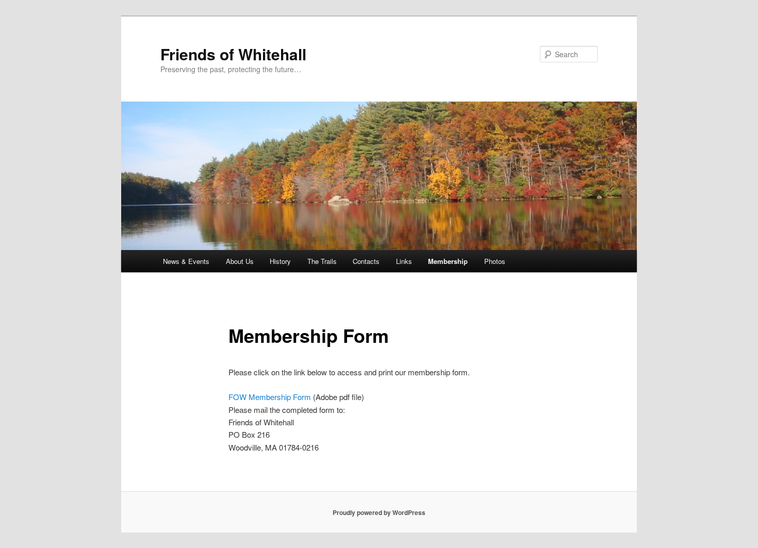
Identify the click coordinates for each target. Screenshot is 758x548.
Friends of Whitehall (233, 54)
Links (404, 261)
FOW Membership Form (269, 396)
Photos (494, 261)
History (280, 261)
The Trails (322, 261)
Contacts (366, 261)
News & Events (186, 261)
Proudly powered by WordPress (379, 512)
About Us (240, 261)
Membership (448, 261)
